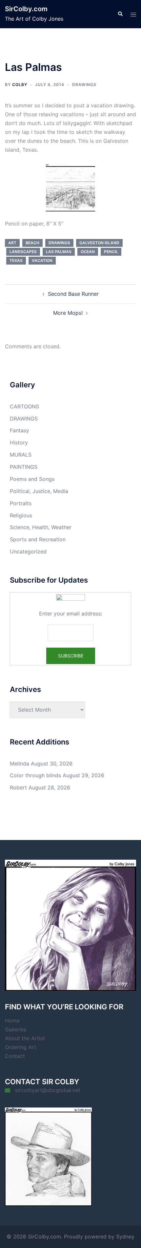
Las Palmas (58, 251)
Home (12, 1020)
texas (16, 260)
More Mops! (68, 313)
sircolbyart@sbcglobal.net (47, 1090)
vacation (42, 260)
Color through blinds (35, 775)
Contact (15, 1056)
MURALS (20, 454)
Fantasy (19, 430)
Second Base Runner (73, 293)
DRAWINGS (84, 84)
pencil (111, 251)
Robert (18, 787)
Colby (19, 84)
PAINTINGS (23, 466)
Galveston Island (99, 242)
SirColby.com (26, 9)
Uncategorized (28, 551)
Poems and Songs (32, 479)
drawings (59, 242)
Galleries (15, 1029)
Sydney (125, 1236)
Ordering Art (20, 1047)
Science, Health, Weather (40, 527)
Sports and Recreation (38, 539)
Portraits (20, 503)
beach (32, 242)
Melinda (19, 763)
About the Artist (25, 1038)
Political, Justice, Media (39, 491)
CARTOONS (24, 406)
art (12, 242)
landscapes (23, 251)
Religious (21, 515)
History (19, 442)
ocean (88, 251)
